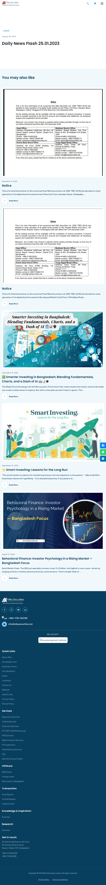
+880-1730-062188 (17, 618)
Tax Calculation (8, 671)
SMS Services (8, 735)
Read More (13, 201)
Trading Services (9, 721)
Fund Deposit (8, 794)
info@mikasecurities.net (20, 624)
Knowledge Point (9, 662)
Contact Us (7, 685)
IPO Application (8, 744)
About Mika (7, 657)
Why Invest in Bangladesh (13, 781)
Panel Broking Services (12, 749)
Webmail (5, 689)
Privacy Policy (8, 699)
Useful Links (7, 694)
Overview (6, 817)
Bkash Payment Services (12, 740)
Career (4, 675)
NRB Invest (7, 772)
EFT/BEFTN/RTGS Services (14, 731)
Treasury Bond (8, 803)
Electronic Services (10, 726)
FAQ (3, 754)
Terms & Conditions (60, 879)
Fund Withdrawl (8, 799)
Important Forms (9, 666)
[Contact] (88, 3)
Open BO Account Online (12, 758)
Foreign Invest (8, 776)
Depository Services (11, 717)
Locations (6, 680)
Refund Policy (8, 703)
